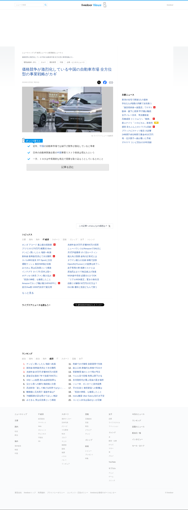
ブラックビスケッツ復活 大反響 (136, 130)
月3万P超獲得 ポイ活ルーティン (82, 252)
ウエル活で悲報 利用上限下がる (87, 376)
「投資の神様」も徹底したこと (36, 279)
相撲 (63, 452)
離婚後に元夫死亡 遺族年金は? (40, 392)
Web (39, 426)
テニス (64, 441)
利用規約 (41, 493)
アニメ (111, 473)
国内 (31, 239)
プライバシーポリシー (56, 493)
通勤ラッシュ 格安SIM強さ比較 (36, 264)
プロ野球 (65, 430)
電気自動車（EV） (30, 62)
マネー (111, 448)
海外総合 (18, 446)
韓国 (16, 450)
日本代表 (65, 422)
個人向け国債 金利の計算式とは (82, 256)
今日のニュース (138, 414)
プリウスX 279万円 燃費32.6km (36, 248)
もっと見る (28, 293)
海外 (38, 239)
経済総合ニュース (54, 53)
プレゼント (89, 454)
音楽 (86, 422)
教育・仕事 (113, 441)
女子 (82, 239)
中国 (61, 62)
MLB (63, 434)
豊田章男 (52, 62)
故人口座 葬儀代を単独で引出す (87, 368)
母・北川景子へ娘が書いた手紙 (136, 138)
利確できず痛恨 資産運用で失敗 (87, 364)
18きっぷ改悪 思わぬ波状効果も (41, 380)
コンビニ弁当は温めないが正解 (87, 400)
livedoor (170, 5)
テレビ (87, 434)
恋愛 (110, 419)
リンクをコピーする (111, 82)
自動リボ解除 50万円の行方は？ (82, 283)
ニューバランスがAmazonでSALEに (84, 248)
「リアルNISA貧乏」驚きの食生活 (83, 279)
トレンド (91, 239)
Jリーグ (64, 426)
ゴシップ (73, 239)
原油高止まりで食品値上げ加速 (82, 271)
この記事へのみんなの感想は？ (93, 226)
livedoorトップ (30, 493)
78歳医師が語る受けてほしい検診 (42, 396)
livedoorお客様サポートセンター (103, 493)
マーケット (42, 422)
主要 (24, 239)
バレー (64, 460)
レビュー (88, 451)
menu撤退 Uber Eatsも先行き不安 (88, 396)
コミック (112, 480)
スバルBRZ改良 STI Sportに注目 (37, 260)
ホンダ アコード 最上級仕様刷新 (37, 245)
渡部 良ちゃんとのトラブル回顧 (136, 127)
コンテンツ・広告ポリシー (77, 493)
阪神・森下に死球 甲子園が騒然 (136, 111)
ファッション (113, 426)
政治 (16, 435)
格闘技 (64, 445)
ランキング (136, 421)
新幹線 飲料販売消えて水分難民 (36, 256)
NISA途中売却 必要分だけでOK (82, 275)
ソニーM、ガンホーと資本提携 (87, 384)
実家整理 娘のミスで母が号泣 (86, 372)
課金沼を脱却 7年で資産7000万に (42, 376)
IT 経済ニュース (41, 53)
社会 (16, 431)
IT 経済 (46, 239)
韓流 (86, 426)
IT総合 (40, 437)
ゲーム (111, 476)
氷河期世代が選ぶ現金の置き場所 (88, 380)
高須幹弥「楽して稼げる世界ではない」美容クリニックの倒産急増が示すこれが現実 (65, 388)
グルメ (111, 456)
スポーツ (56, 239)
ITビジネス (42, 434)
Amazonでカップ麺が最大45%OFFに (39, 283)
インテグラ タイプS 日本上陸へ (36, 271)
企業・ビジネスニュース (76, 62)
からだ (111, 444)
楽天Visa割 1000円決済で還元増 (37, 287)
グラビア (88, 430)
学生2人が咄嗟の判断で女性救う (137, 103)
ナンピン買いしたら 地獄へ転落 (36, 252)
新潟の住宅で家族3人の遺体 (135, 99)
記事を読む (67, 167)
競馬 (63, 449)
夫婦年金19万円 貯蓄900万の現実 (83, 245)
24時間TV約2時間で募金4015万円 (137, 134)
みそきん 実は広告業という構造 (36, 268)
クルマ (43, 62)
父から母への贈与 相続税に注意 (41, 384)
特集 (86, 458)
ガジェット (42, 430)
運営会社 (18, 493)
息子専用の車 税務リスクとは (81, 268)
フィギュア (66, 464)
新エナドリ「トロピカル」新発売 (137, 123)
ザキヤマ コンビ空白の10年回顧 (137, 142)
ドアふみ (105, 5)
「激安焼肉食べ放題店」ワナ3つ (137, 107)
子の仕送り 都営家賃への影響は (87, 388)
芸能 (65, 239)
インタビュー (137, 439)
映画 (87, 446)
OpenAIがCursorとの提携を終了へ (83, 264)
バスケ (64, 456)
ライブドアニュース (91, 5)
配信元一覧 (136, 433)
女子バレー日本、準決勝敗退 (135, 115)
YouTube (112, 462)
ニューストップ (27, 53)
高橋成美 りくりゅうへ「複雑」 (136, 119)
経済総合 (41, 419)
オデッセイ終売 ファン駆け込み (36, 275)
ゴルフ (64, 437)
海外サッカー (66, 419)
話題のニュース (138, 427)
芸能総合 (88, 419)
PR (39, 441)
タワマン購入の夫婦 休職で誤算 (82, 260)
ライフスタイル (114, 422)
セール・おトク (138, 446)
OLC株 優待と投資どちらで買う (82, 287)
